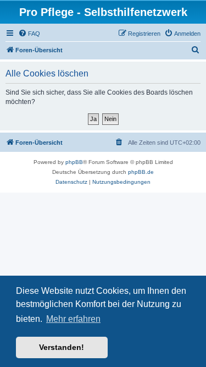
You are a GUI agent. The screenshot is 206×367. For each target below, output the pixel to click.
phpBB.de (141, 172)
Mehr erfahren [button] (73, 319)
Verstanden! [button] (61, 347)
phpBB (74, 162)
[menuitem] (29, 33)
